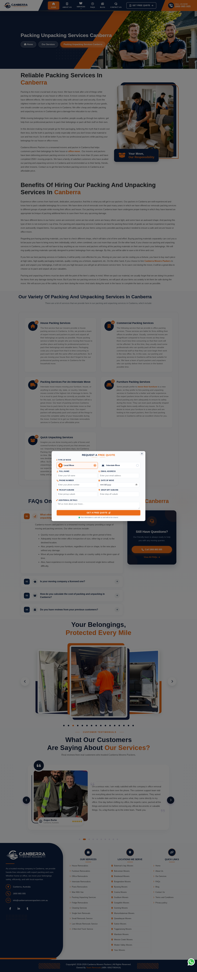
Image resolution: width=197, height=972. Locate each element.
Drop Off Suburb (109, 490)
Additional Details (68, 500)
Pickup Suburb (66, 490)
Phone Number (66, 480)
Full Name (64, 471)
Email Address (108, 471)
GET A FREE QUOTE (97, 513)
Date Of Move (107, 480)
